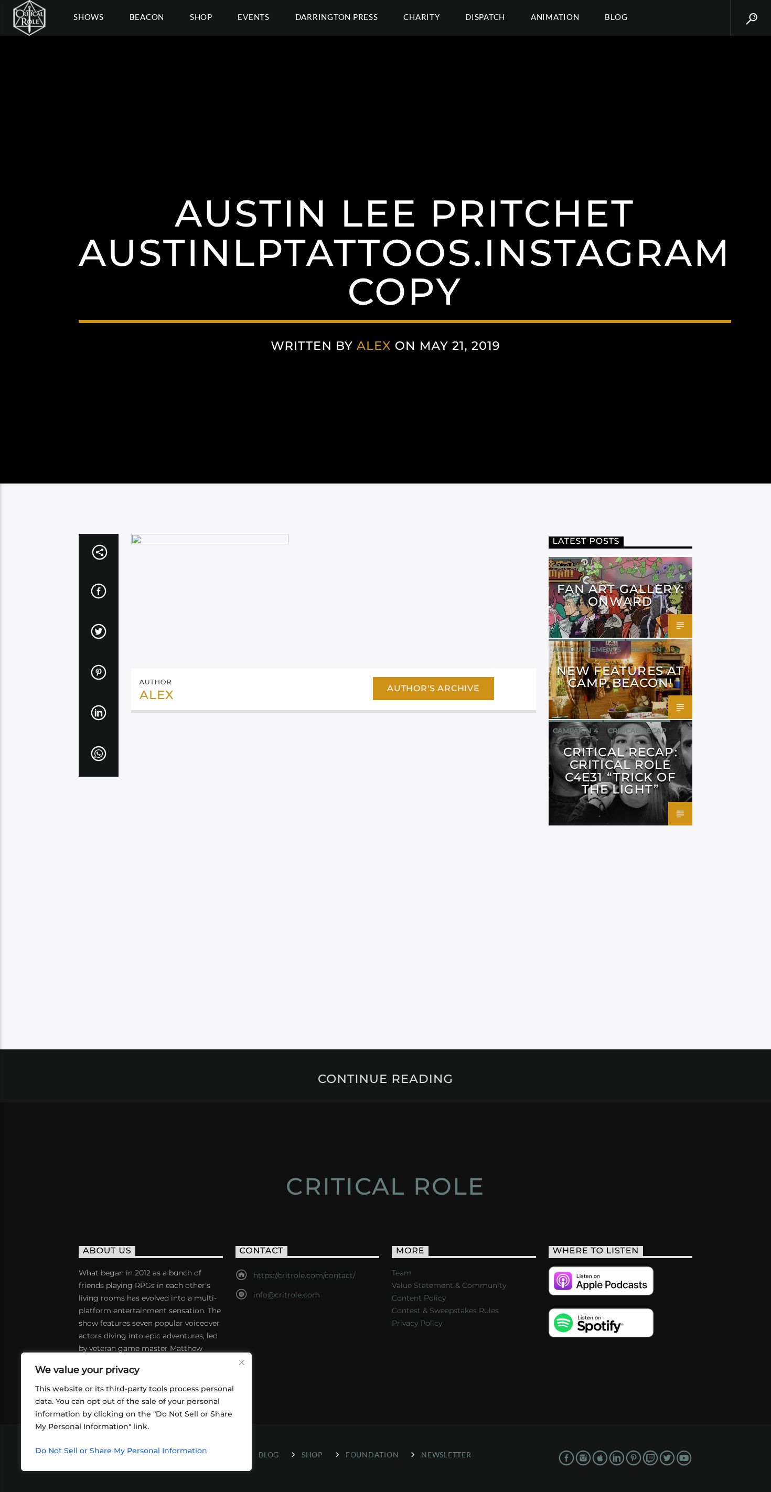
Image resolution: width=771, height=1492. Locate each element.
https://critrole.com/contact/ (304, 1275)
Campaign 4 (575, 730)
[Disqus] (333, 864)
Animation (555, 17)
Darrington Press (336, 17)
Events (254, 17)
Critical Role (385, 1186)
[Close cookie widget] (241, 1362)
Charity (421, 17)
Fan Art (568, 567)
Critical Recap (637, 730)
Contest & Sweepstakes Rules (445, 1310)
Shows (88, 17)
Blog (616, 17)
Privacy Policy (417, 1323)
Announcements (587, 649)
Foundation (372, 1454)
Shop (201, 17)
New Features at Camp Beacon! (620, 677)
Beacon (147, 17)
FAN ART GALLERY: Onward (620, 595)
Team (402, 1273)
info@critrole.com (286, 1295)
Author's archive (433, 688)
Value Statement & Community (449, 1285)
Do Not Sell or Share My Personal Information (121, 1450)
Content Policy (419, 1298)
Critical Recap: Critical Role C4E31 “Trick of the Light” (620, 771)
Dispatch (485, 17)
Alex (374, 345)
